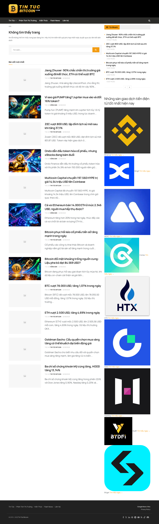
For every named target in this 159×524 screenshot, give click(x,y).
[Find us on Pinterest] (132, 517)
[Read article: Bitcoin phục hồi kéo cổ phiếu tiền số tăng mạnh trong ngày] (25, 241)
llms (148, 507)
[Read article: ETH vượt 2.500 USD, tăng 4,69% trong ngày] (25, 322)
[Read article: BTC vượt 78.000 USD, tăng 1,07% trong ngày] (25, 295)
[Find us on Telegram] (135, 517)
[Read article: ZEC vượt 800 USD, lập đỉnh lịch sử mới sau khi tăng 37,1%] (25, 133)
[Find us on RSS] (141, 517)
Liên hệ (66, 20)
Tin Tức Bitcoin (55, 78)
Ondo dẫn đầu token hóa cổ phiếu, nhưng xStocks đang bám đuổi (71, 153)
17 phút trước (112, 40)
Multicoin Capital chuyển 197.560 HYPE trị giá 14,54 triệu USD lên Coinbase (71, 180)
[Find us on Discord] (148, 517)
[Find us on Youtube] (138, 517)
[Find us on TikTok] (144, 517)
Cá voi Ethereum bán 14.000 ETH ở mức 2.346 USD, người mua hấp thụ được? (73, 207)
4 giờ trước (111, 75)
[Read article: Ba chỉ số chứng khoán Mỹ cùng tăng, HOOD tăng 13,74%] (25, 376)
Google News (142, 507)
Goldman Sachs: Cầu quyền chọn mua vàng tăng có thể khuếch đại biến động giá (72, 341)
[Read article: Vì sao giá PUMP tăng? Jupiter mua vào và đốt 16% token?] (25, 106)
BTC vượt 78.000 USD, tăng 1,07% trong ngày (73, 286)
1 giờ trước (111, 49)
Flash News (55, 20)
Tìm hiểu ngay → (117, 155)
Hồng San (53, 105)
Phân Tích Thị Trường (28, 20)
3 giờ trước (111, 68)
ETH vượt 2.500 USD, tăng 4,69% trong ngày (72, 313)
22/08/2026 (66, 78)
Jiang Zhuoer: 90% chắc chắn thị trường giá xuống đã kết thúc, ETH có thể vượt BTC (72, 72)
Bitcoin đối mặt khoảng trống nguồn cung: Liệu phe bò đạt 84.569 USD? (72, 261)
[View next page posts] (129, 87)
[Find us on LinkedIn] (129, 517)
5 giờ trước (111, 82)
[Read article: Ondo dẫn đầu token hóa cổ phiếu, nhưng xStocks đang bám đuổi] (25, 160)
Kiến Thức (43, 20)
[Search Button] (149, 20)
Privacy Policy (145, 509)
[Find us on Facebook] (123, 517)
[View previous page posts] (125, 87)
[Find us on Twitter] (126, 517)
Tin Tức (12, 20)
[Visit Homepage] (24, 8)
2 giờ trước (111, 59)
